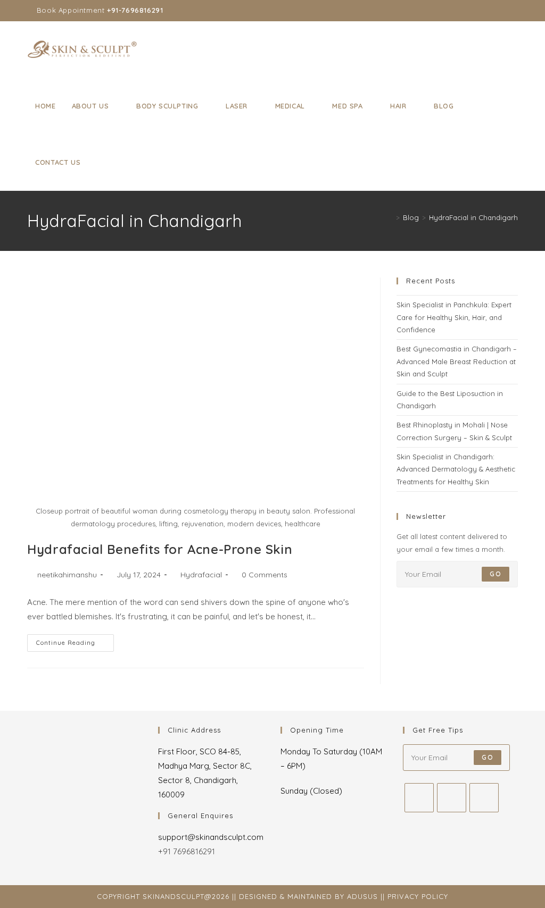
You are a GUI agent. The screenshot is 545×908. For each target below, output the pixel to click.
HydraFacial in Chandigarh (473, 217)
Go (495, 574)
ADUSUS (362, 896)
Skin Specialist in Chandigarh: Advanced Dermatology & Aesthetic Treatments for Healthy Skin (456, 469)
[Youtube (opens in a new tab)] (503, 10)
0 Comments (264, 574)
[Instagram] (451, 797)
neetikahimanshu (67, 574)
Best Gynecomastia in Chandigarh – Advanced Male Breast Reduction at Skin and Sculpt (457, 361)
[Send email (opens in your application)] (513, 10)
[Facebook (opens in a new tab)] (478, 10)
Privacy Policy (417, 896)
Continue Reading (75, 640)
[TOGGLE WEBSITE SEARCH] (99, 162)
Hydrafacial (201, 574)
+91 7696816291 (186, 851)
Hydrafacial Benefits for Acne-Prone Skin (159, 549)
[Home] (390, 217)
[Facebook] (419, 797)
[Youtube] (484, 797)
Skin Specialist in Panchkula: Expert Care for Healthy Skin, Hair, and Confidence (454, 317)
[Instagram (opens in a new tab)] (490, 10)
